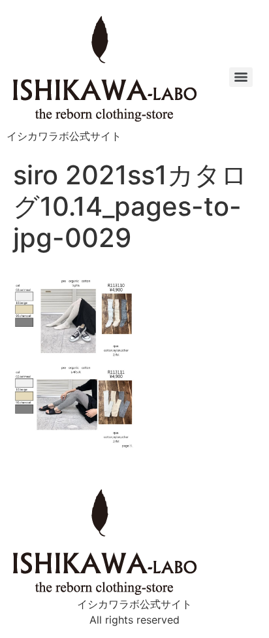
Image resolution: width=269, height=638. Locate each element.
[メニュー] (241, 77)
